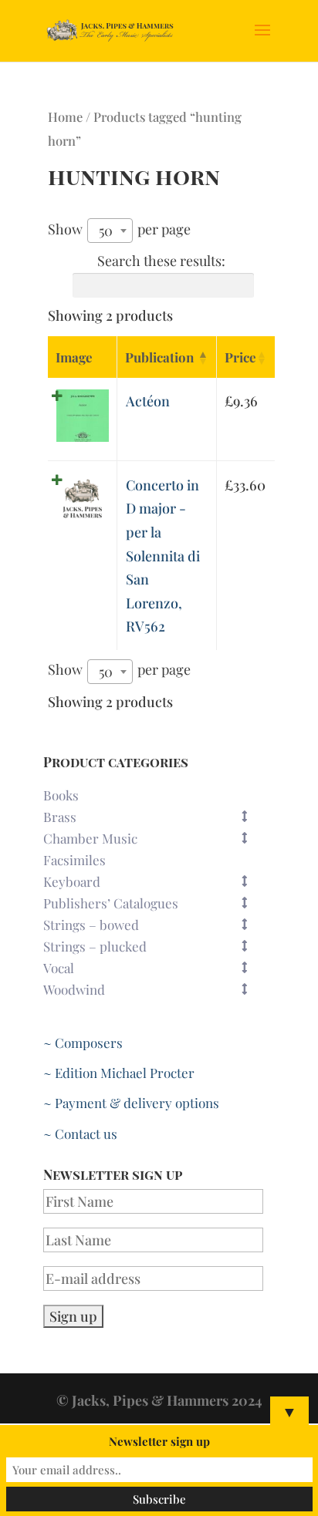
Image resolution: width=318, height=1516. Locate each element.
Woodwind (74, 989)
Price (240, 357)
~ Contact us (80, 1133)
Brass (59, 816)
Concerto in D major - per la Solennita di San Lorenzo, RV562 (163, 556)
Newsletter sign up (159, 1441)
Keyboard (71, 881)
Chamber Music (90, 838)
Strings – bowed (91, 924)
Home (65, 116)
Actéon (148, 401)
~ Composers (83, 1042)
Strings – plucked (95, 946)
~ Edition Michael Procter (119, 1072)
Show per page (119, 230)
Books (61, 795)
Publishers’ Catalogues (110, 902)
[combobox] (110, 230)
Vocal (58, 967)
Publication (159, 357)
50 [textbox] (106, 230)
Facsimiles (74, 859)
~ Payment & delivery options (131, 1102)
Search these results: (161, 260)
